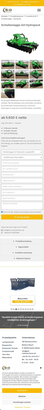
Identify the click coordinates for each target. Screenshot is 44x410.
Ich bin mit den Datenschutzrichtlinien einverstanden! (22, 212)
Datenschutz (19, 407)
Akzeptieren (22, 390)
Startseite (4, 16)
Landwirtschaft (31, 16)
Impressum (27, 407)
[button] (41, 368)
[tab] (22, 241)
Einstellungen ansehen (22, 402)
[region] (22, 289)
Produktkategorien (16, 16)
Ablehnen (22, 396)
